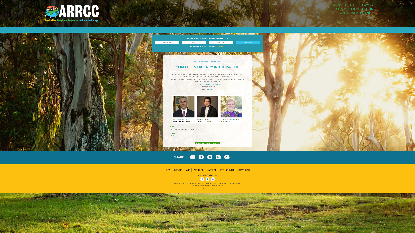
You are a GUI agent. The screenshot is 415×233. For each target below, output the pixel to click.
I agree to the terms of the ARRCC (208, 46)
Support (211, 170)
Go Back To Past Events (207, 143)
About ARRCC (244, 170)
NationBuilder (212, 189)
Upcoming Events (217, 61)
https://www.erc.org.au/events (210, 84)
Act (188, 170)
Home (194, 61)
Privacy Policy (220, 46)
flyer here (210, 89)
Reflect (178, 170)
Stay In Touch (203, 61)
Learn (167, 170)
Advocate (199, 170)
